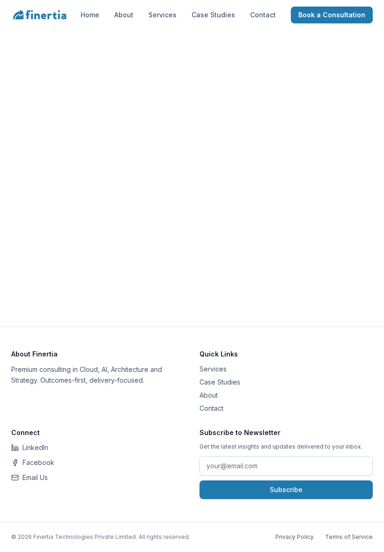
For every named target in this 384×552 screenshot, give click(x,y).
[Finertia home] (39, 14)
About (123, 15)
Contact (263, 15)
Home (90, 15)
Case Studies (213, 15)
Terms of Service (349, 536)
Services (162, 15)
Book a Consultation (331, 15)
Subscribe (286, 490)
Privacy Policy (294, 536)
